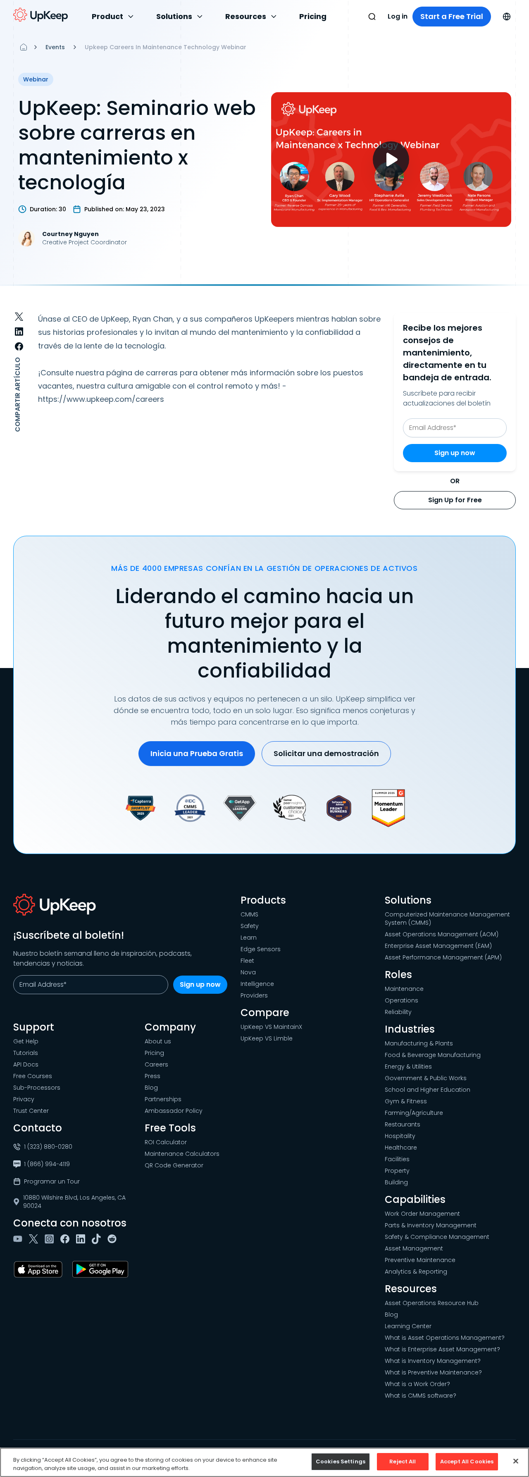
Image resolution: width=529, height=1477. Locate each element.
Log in (397, 16)
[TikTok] (98, 1239)
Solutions (174, 16)
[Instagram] (51, 1239)
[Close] (516, 1461)
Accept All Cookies (466, 1461)
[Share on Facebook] (19, 346)
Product (107, 16)
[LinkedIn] (82, 1239)
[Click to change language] (507, 16)
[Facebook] (66, 1239)
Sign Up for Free (455, 500)
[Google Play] (101, 1269)
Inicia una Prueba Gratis (196, 753)
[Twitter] (35, 1239)
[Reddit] (113, 1239)
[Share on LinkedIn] (19, 331)
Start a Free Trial (451, 16)
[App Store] (39, 1269)
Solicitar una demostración (326, 753)
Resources (245, 16)
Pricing (312, 16)
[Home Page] (23, 47)
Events (55, 47)
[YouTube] (19, 1239)
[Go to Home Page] (40, 15)
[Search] (372, 16)
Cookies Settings (340, 1461)
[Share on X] (19, 317)
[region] (264, 1462)
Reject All (402, 1461)
